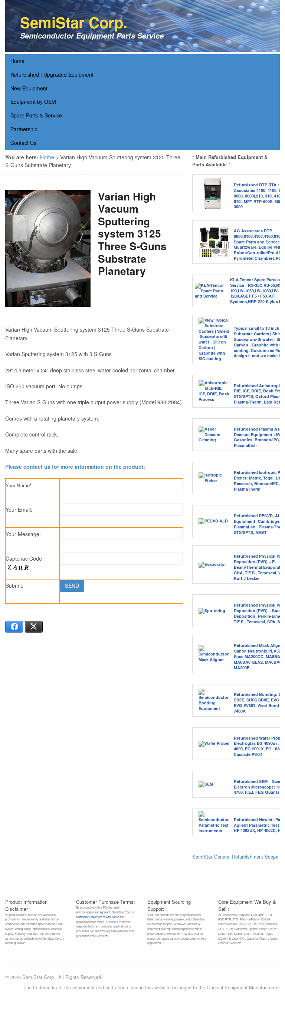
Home (17, 60)
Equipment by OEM (33, 101)
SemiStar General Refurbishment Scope (235, 856)
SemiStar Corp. (73, 22)
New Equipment (29, 88)
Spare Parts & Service (36, 115)
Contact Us (23, 142)
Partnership (23, 129)
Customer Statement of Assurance (97, 917)
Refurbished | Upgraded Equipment (52, 74)
